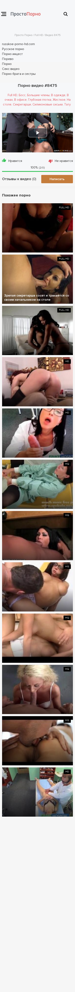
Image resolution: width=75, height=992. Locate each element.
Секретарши (22, 104)
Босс (22, 95)
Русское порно (13, 49)
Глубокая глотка (39, 100)
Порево (8, 59)
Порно (7, 64)
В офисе (20, 100)
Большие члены (38, 95)
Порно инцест (12, 54)
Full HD (12, 95)
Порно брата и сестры (19, 74)
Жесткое (59, 100)
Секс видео (11, 69)
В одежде (58, 95)
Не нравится (64, 161)
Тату (67, 104)
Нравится (15, 161)
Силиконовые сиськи (47, 104)
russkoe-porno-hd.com (18, 44)
